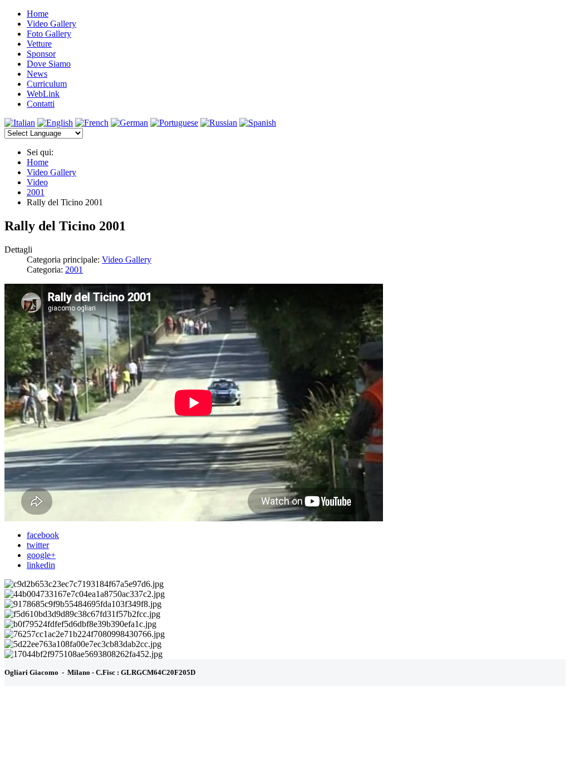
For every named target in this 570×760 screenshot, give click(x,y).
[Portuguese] (174, 122)
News (37, 73)
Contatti (41, 103)
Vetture (39, 43)
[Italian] (19, 122)
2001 (74, 269)
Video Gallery (51, 23)
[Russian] (218, 122)
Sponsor (41, 53)
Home (37, 13)
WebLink (43, 93)
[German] (129, 122)
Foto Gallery (49, 33)
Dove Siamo (49, 63)
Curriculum (47, 83)
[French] (92, 122)
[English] (55, 122)
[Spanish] (257, 122)
